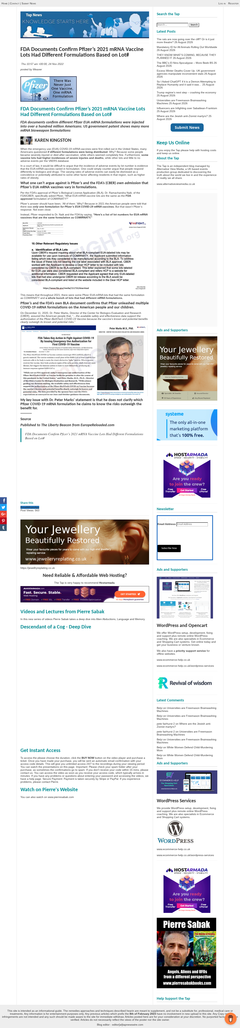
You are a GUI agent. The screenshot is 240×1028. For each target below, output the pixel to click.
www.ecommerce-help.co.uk (173, 659)
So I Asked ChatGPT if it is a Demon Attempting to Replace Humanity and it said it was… (186, 83)
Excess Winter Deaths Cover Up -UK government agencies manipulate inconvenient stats (186, 72)
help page (35, 778)
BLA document (74, 303)
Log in (222, 3)
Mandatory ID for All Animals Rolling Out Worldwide (187, 47)
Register (233, 3)
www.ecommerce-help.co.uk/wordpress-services (185, 665)
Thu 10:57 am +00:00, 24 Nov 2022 (42, 63)
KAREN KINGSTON (51, 140)
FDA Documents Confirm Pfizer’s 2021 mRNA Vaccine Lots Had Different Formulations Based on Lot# (81, 52)
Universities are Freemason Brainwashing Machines (184, 733)
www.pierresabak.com (61, 797)
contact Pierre (50, 781)
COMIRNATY (32, 297)
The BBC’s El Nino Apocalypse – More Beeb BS (185, 62)
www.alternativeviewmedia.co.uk (176, 183)
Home (5, 3)
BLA (100, 192)
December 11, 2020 (36, 312)
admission (133, 183)
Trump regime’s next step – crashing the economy (186, 92)
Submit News (29, 3)
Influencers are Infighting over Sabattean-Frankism (187, 108)
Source (25, 419)
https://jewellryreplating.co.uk (37, 567)
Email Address (167, 524)
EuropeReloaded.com (97, 425)
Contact (14, 3)
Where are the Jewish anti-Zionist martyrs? (182, 116)
